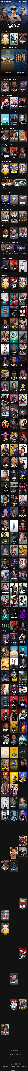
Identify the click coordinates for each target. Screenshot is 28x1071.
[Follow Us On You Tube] (16, 1064)
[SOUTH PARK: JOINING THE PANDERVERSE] (14, 904)
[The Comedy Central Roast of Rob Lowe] (23, 463)
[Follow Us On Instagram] (19, 1064)
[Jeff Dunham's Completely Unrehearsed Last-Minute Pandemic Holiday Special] (23, 626)
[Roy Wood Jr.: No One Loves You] (23, 878)
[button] (2, 1)
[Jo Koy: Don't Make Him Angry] (14, 664)
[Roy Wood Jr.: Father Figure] (5, 878)
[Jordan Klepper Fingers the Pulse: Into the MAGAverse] (5, 715)
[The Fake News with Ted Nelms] (14, 576)
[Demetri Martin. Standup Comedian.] (23, 526)
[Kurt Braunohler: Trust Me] (14, 740)
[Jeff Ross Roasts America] (14, 639)
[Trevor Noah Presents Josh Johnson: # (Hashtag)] (23, 992)
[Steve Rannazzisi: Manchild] (23, 929)
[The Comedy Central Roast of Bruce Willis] (14, 437)
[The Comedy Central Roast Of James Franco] (23, 450)
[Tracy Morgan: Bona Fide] (23, 979)
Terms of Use (10, 1054)
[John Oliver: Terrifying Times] (23, 689)
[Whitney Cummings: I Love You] (23, 1017)
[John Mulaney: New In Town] (5, 689)
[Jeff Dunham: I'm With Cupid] (14, 626)
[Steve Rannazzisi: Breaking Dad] (14, 929)
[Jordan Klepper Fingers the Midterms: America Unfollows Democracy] (23, 702)
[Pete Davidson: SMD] (5, 853)
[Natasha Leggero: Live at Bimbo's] (23, 790)
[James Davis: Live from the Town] (23, 614)
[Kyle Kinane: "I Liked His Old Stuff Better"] (5, 752)
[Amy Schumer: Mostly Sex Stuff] (5, 337)
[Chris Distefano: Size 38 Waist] (14, 412)
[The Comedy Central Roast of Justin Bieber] (5, 463)
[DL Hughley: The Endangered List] (14, 500)
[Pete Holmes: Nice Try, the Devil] (14, 853)
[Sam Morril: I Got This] (14, 916)
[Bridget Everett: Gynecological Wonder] (23, 374)
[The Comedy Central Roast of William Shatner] (5, 475)
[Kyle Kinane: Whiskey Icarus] (23, 752)
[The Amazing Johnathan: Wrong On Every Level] (23, 311)
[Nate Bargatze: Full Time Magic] (5, 803)
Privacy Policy (18, 1054)
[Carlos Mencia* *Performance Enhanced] (5, 400)
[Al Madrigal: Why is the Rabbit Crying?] (5, 311)
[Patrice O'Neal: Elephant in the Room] (5, 841)
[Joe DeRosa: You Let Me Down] (5, 677)
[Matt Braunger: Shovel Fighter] (5, 778)
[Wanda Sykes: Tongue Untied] (14, 1017)
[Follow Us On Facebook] (8, 1064)
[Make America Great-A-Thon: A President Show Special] (14, 765)
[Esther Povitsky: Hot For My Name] (14, 563)
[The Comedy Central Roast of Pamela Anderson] (14, 463)
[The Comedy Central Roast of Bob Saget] (5, 437)
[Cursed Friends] (23, 488)
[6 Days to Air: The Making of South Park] (5, 299)
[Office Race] (14, 828)
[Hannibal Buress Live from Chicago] (23, 589)
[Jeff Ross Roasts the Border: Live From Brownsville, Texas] (14, 652)
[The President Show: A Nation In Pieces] (23, 853)
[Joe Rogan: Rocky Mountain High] (23, 677)
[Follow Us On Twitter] (12, 1064)
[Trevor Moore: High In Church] (5, 992)
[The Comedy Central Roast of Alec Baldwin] (23, 425)
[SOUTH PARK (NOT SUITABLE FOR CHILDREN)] (23, 904)
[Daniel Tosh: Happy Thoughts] (14, 513)
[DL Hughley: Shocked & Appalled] (5, 500)
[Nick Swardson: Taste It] (14, 815)
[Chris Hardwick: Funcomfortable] (23, 412)
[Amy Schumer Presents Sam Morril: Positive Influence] (23, 324)
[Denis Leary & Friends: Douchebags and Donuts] (5, 538)
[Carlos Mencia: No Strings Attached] (23, 400)
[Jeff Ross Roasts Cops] (23, 639)
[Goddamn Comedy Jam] (23, 576)
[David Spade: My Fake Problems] (5, 526)
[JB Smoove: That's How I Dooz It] (14, 614)
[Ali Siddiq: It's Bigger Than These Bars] (14, 311)
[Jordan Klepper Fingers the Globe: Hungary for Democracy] (14, 702)
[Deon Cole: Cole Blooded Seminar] (14, 538)
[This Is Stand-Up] (14, 967)
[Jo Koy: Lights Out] (23, 664)
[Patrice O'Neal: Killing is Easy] (14, 841)
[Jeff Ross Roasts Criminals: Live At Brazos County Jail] (5, 652)
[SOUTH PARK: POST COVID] (23, 891)
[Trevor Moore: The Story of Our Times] (14, 992)
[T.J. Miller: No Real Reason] (14, 941)
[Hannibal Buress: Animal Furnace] (14, 589)
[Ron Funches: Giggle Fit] (23, 866)
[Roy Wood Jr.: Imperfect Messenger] (14, 878)
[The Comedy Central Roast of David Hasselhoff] (5, 450)
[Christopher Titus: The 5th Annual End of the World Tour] (5, 425)
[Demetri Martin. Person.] (14, 526)
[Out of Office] (23, 828)
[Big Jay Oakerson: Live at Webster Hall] (23, 362)
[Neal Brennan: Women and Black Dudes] (23, 803)
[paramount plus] (7, 1)
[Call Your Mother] (23, 387)
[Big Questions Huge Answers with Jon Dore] (5, 374)
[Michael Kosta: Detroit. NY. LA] (14, 778)
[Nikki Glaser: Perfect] (23, 815)
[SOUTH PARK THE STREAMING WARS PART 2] (5, 904)
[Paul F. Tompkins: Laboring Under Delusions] (23, 841)
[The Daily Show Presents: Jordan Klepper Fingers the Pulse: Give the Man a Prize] (23, 954)
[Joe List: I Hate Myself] (14, 677)
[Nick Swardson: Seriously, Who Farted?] (5, 815)
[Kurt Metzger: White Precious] (23, 740)
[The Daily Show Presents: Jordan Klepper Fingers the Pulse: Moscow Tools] (14, 715)
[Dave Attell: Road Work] (23, 513)
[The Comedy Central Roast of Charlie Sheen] (23, 437)
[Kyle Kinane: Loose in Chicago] (14, 752)
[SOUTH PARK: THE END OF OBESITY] (5, 916)
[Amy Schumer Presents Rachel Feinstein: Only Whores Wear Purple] (14, 324)
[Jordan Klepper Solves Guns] (5, 702)
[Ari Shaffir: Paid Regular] (5, 349)
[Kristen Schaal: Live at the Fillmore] (23, 727)
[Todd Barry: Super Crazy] (5, 979)
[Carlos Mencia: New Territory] (14, 400)
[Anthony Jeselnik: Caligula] (23, 337)
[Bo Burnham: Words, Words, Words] (14, 374)
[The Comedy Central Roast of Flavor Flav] (14, 450)
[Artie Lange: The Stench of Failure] (14, 349)
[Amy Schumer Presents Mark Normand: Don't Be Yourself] (5, 324)
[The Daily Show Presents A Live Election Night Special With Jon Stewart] (23, 500)
